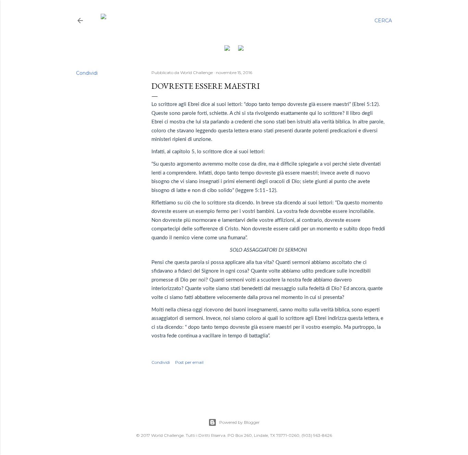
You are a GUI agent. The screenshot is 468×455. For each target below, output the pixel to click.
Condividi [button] (87, 73)
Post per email (189, 362)
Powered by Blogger (239, 422)
